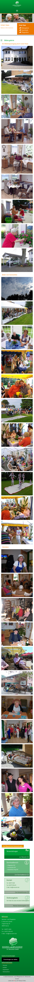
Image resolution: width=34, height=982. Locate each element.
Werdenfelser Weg (12, 869)
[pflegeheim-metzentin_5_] (17, 519)
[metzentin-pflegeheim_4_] (17, 718)
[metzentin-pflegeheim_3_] (17, 791)
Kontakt (5, 965)
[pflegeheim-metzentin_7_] (17, 324)
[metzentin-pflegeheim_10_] (17, 621)
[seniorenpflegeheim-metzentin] (17, 222)
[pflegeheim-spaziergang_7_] (17, 117)
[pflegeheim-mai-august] (17, 544)
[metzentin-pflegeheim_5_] (17, 596)
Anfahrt (5, 967)
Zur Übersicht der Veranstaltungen (12, 846)
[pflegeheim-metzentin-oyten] (17, 397)
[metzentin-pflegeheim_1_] (17, 645)
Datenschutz (6, 971)
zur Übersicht (23, 857)
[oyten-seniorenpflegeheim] (17, 93)
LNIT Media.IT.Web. (21, 980)
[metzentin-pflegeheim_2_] (17, 572)
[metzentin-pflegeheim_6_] (17, 840)
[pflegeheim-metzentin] (17, 348)
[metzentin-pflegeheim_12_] (17, 669)
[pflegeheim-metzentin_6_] (17, 495)
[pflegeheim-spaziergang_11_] (17, 173)
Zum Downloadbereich (21, 875)
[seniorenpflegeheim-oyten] (17, 373)
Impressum (6, 969)
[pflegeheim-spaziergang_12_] (17, 198)
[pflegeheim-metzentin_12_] (17, 446)
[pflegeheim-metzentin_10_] (17, 300)
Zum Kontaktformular (21, 892)
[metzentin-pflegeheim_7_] (17, 743)
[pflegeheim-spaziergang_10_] (17, 143)
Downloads (24, 30)
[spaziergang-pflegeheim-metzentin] (17, 271)
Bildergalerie (25, 28)
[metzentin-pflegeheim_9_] (17, 816)
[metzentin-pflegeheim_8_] (17, 694)
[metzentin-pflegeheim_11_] (17, 767)
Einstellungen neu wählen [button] (10, 959)
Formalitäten (11, 867)
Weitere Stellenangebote (20, 906)
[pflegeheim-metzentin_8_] (17, 422)
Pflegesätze (10, 865)
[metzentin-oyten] (17, 69)
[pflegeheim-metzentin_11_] (17, 470)
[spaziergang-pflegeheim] (17, 247)
